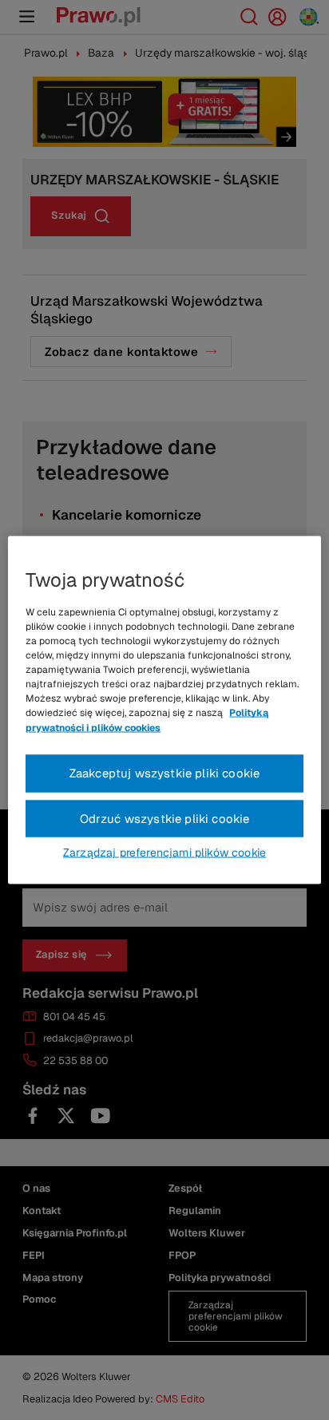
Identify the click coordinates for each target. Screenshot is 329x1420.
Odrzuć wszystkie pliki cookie (165, 817)
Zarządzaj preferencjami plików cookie (164, 852)
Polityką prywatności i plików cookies (147, 720)
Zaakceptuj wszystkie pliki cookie (164, 772)
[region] (164, 710)
